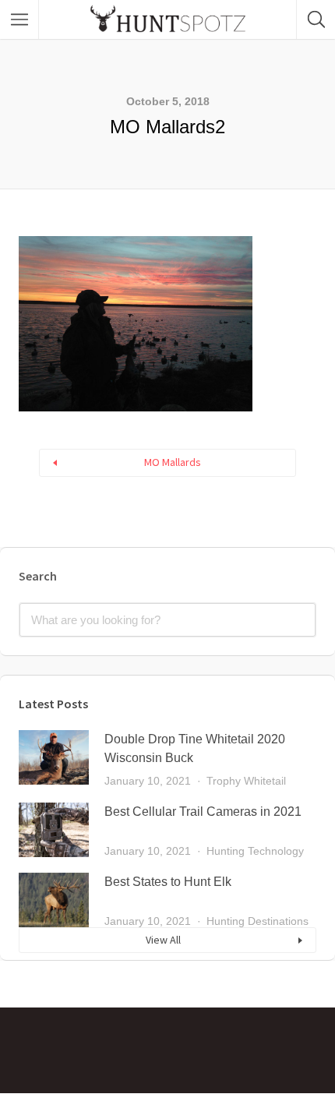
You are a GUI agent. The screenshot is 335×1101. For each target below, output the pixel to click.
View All (163, 940)
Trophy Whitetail (246, 781)
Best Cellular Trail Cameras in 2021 (203, 811)
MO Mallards (172, 462)
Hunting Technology (255, 851)
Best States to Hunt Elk (167, 881)
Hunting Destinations (257, 921)
